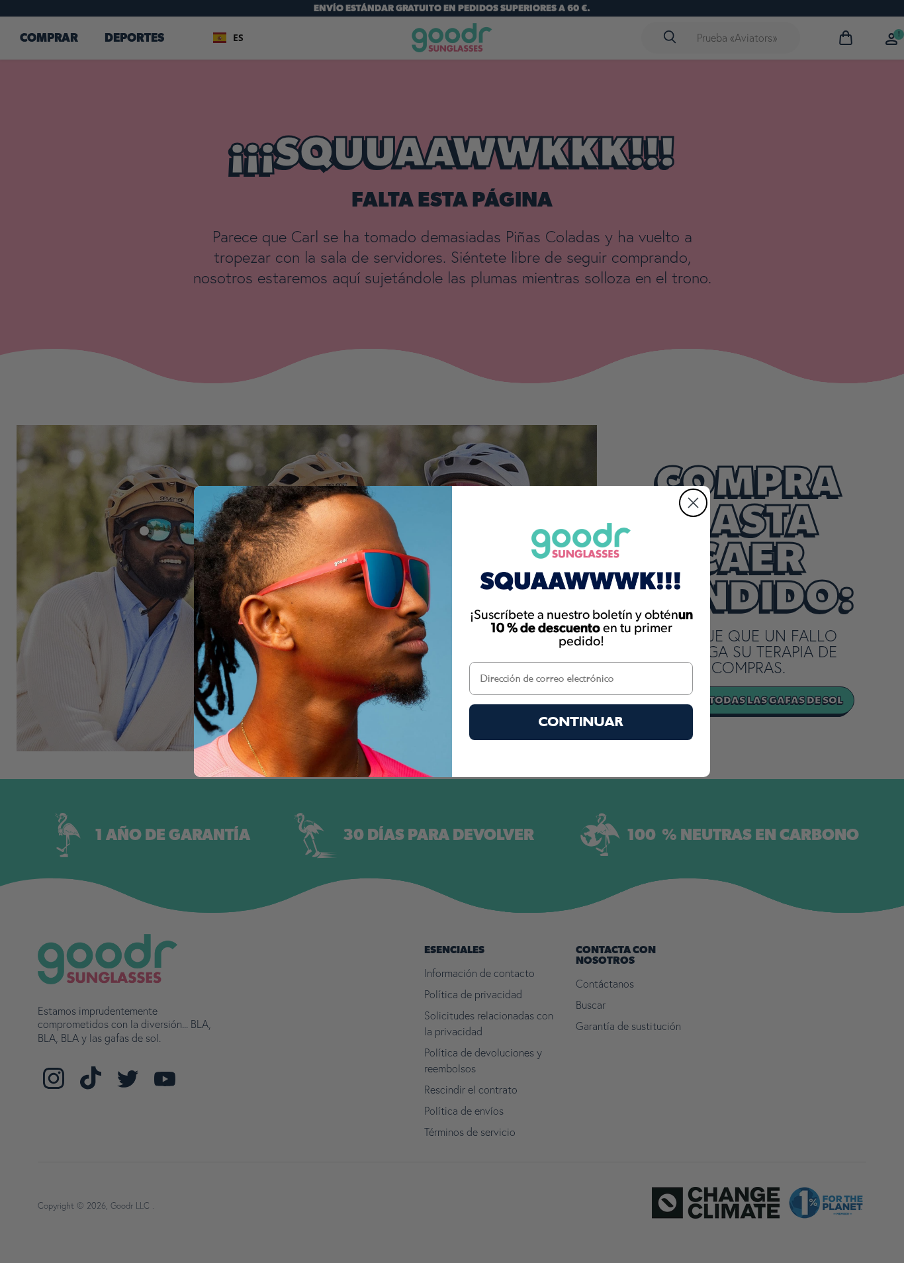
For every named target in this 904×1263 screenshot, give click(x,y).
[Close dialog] (693, 502)
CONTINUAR (581, 722)
